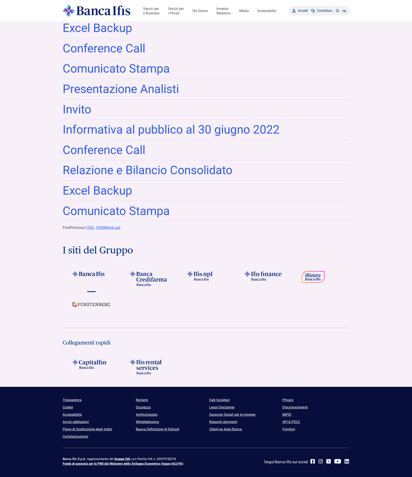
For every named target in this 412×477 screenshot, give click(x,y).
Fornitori (288, 429)
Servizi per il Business (151, 11)
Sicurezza (143, 407)
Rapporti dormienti (223, 422)
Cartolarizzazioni (75, 436)
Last (116, 227)
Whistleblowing (147, 422)
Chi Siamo (200, 11)
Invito (77, 109)
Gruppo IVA (122, 459)
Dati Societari (219, 400)
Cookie (68, 407)
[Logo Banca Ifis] (96, 11)
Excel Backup (97, 28)
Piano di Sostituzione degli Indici (87, 429)
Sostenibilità (266, 11)
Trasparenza (72, 400)
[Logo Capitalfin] (91, 367)
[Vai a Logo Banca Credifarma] (148, 278)
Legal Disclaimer (222, 407)
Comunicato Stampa (116, 68)
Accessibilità (72, 415)
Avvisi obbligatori (76, 422)
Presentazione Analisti (121, 89)
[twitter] (328, 461)
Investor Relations (224, 11)
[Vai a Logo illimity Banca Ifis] (320, 278)
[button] (337, 10)
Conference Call (104, 48)
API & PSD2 (291, 422)
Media (244, 11)
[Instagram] (320, 461)
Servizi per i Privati (176, 11)
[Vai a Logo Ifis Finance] (263, 278)
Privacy (288, 400)
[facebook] (312, 461)
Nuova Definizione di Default (157, 429)
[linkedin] (346, 461)
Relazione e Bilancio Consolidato (147, 170)
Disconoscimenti (295, 407)
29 (98, 227)
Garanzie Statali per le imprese (232, 415)
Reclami (142, 400)
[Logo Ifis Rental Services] (148, 367)
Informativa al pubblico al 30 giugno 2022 (171, 129)
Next (109, 227)
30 (102, 227)
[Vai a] (206, 278)
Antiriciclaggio (147, 415)
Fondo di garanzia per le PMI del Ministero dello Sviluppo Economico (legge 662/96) (123, 464)
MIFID (286, 415)
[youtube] (337, 461)
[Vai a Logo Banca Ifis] (91, 278)
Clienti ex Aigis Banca (225, 429)
